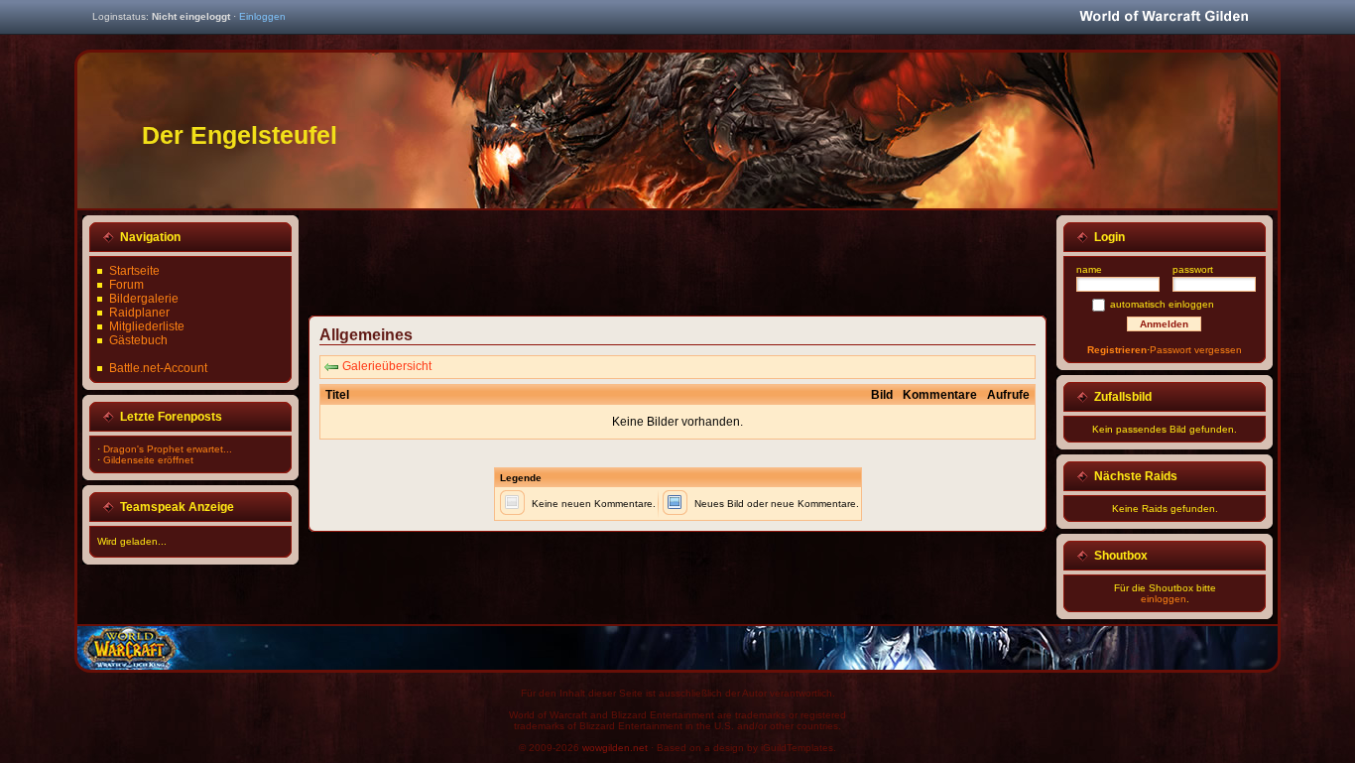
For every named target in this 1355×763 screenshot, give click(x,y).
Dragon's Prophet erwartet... (167, 449)
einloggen (1163, 598)
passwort (1192, 269)
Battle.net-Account (158, 368)
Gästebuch (138, 340)
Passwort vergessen (1196, 349)
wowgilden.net (615, 747)
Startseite (134, 271)
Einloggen (262, 16)
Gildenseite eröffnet (148, 459)
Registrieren (1117, 349)
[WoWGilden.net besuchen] (1163, 17)
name (1089, 269)
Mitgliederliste (147, 326)
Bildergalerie (144, 299)
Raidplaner (139, 312)
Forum (126, 285)
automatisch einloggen (1162, 304)
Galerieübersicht (386, 366)
